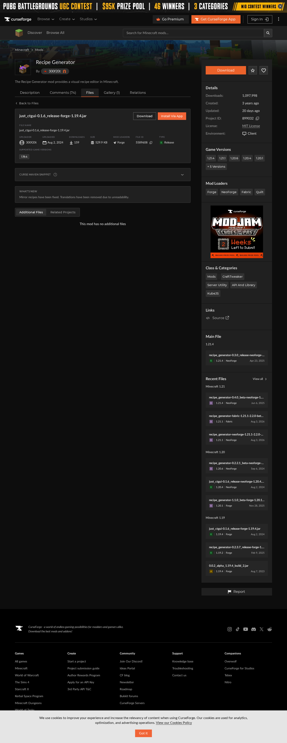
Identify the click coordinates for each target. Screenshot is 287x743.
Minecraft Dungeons (28, 703)
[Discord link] (253, 629)
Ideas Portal (127, 668)
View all (258, 379)
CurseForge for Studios (239, 668)
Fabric (246, 192)
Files (90, 93)
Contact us (179, 675)
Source (218, 318)
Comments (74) (63, 93)
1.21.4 (210, 158)
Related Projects (62, 212)
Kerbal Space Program (29, 696)
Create (65, 19)
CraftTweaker (232, 277)
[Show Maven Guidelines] (182, 174)
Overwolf (231, 661)
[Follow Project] (263, 70)
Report (239, 592)
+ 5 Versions (216, 167)
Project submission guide (83, 668)
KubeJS (213, 293)
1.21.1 (222, 158)
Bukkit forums (129, 696)
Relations (138, 93)
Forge (211, 192)
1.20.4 (247, 158)
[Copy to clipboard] (257, 118)
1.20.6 (234, 158)
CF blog (125, 675)
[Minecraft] (19, 33)
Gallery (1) (112, 93)
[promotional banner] (143, 6)
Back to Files (28, 103)
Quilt (259, 192)
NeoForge (229, 192)
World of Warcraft (27, 675)
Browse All (55, 33)
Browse (43, 19)
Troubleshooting (182, 668)
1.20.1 (259, 158)
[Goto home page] (18, 19)
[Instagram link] (229, 629)
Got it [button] (143, 733)
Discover (35, 33)
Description (30, 93)
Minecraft (22, 50)
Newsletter (127, 682)
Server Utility (217, 285)
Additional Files (31, 212)
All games (21, 661)
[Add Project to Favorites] (253, 70)
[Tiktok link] (237, 629)
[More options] (278, 19)
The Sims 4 (22, 682)
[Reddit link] (269, 629)
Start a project (76, 661)
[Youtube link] (245, 629)
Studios (86, 19)
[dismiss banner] (280, 6)
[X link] (261, 629)
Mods (39, 50)
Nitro (228, 682)
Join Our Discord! (131, 661)
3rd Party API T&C (79, 689)
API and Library (243, 285)
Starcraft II (22, 689)
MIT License (251, 126)
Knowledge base (182, 661)
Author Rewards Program (83, 675)
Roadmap (126, 689)
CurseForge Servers (132, 703)
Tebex (228, 675)
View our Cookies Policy (174, 722)
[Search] (268, 33)
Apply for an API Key (80, 682)
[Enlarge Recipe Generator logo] (23, 67)
